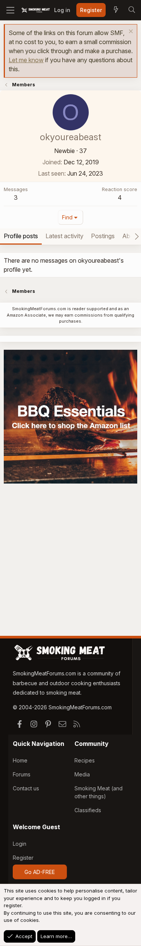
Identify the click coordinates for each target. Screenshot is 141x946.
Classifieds (87, 810)
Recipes (84, 760)
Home (20, 760)
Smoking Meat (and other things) (98, 792)
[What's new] (116, 10)
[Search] (131, 10)
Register (23, 857)
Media (82, 774)
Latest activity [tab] (64, 236)
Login (19, 843)
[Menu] (10, 10)
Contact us (26, 788)
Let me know (26, 60)
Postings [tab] (103, 236)
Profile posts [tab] (21, 236)
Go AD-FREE (39, 872)
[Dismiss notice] (130, 32)
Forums (21, 774)
